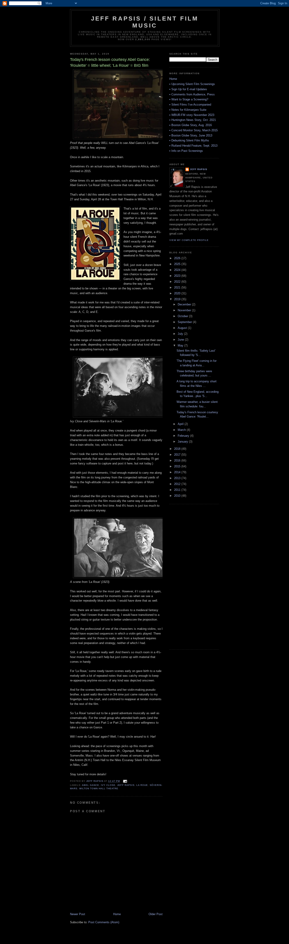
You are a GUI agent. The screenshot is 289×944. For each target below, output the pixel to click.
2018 (177, 448)
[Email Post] (125, 781)
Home (117, 914)
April (181, 424)
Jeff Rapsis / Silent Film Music (145, 22)
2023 (177, 275)
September (185, 322)
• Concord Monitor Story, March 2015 (193, 130)
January (183, 441)
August (183, 328)
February (184, 435)
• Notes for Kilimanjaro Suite (187, 109)
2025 (177, 264)
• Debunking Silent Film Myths (189, 140)
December (185, 304)
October (183, 316)
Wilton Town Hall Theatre (98, 788)
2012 (177, 484)
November (185, 310)
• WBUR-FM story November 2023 (191, 115)
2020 (177, 293)
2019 (177, 299)
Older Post (156, 914)
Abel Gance (90, 785)
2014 (177, 472)
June (181, 339)
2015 (177, 466)
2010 (177, 495)
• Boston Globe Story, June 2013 (190, 135)
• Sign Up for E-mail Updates (188, 89)
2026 (177, 258)
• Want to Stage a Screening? (188, 99)
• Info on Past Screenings (186, 150)
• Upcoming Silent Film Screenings (192, 84)
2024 (177, 270)
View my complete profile (189, 240)
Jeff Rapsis (125, 785)
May (181, 345)
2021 (177, 287)
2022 (177, 281)
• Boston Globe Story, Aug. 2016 (190, 125)
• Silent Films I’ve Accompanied (190, 104)
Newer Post (77, 914)
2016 (177, 460)
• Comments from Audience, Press (192, 94)
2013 (177, 478)
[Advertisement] (187, 576)
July (181, 333)
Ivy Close (108, 785)
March (182, 430)
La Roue (142, 785)
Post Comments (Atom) (103, 922)
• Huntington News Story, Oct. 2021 (192, 120)
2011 (177, 490)
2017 (177, 454)
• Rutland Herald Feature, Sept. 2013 (193, 145)
